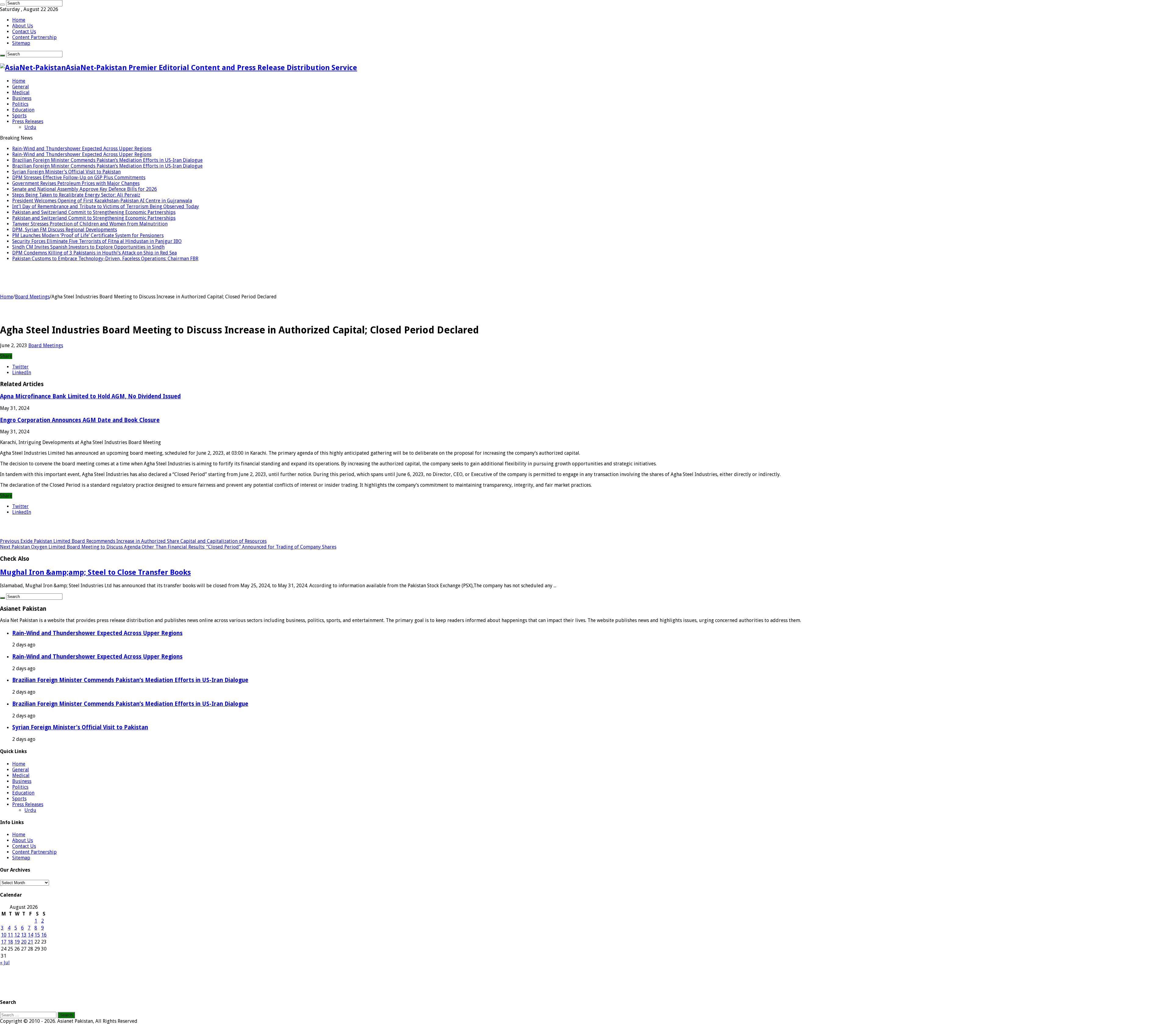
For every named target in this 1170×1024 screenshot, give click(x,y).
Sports (19, 116)
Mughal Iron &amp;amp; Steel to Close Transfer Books (95, 572)
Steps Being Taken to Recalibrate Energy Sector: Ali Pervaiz (76, 195)
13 (24, 935)
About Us (22, 26)
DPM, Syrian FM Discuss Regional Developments (64, 230)
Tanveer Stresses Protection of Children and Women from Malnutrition (90, 224)
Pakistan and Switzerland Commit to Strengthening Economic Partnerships (94, 212)
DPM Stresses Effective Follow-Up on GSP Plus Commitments (78, 177)
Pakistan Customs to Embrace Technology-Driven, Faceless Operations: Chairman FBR (105, 258)
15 (37, 935)
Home (18, 20)
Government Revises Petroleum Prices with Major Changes (76, 183)
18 (10, 942)
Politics (20, 104)
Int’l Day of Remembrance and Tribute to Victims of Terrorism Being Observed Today (105, 206)
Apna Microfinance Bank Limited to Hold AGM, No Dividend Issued (90, 396)
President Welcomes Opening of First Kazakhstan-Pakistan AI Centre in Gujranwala (102, 201)
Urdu (30, 127)
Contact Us (24, 31)
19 (17, 942)
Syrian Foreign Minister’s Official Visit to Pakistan (66, 172)
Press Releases (27, 121)
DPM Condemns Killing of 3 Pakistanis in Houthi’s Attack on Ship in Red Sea (94, 253)
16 (44, 935)
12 (17, 935)
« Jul (5, 962)
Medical (21, 92)
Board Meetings (32, 297)
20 (24, 942)
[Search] (2, 4)
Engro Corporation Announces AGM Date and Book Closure (80, 420)
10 (3, 935)
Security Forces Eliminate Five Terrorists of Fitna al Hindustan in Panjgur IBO (97, 241)
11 (10, 935)
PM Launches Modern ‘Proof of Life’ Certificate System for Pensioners (88, 235)
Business (21, 98)
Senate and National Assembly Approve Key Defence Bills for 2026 (84, 189)
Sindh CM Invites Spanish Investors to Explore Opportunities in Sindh (88, 247)
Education (23, 110)
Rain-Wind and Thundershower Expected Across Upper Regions (81, 148)
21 (30, 942)
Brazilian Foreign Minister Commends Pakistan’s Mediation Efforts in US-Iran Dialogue (107, 160)
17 (3, 942)
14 (30, 935)
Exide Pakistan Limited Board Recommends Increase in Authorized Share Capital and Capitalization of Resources (133, 541)
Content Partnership (34, 37)
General (20, 87)
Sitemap (21, 43)
